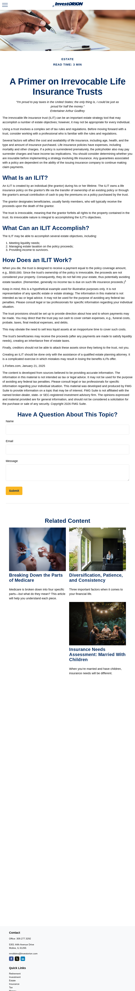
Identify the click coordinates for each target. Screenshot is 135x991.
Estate (12, 980)
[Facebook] (11, 958)
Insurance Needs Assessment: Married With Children (97, 654)
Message (12, 461)
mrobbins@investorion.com (23, 953)
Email (9, 441)
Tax (11, 987)
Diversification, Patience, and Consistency (96, 578)
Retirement (15, 973)
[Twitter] (17, 958)
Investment (15, 977)
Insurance (14, 984)
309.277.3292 (23, 938)
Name (10, 421)
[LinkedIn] (23, 958)
